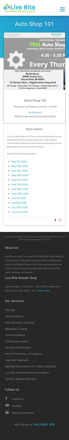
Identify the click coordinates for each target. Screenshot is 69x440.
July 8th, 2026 (19, 203)
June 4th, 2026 (19, 180)
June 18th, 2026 (19, 189)
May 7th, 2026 (19, 162)
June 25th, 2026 (20, 194)
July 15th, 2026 (19, 207)
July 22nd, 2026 (19, 212)
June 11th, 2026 (19, 184)
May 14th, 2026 (19, 166)
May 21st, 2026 (19, 171)
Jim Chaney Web (44, 424)
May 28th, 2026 (19, 175)
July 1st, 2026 (18, 198)
